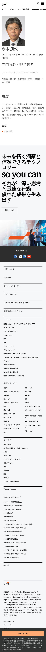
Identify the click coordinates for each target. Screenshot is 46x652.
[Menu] (42, 3)
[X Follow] (20, 257)
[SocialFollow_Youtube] (29, 257)
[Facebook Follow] (15, 257)
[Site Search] (38, 3)
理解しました (23, 633)
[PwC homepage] (5, 3)
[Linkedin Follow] (24, 257)
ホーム (4, 9)
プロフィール (14, 9)
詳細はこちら (10, 210)
